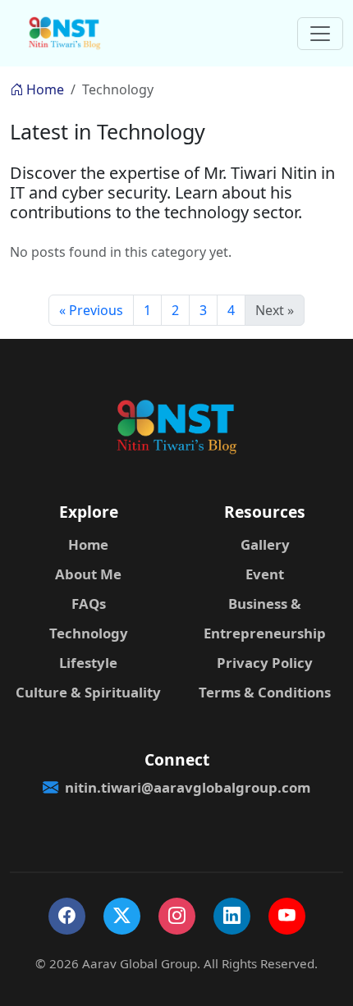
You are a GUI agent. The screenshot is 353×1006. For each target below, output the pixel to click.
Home (43, 89)
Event (264, 574)
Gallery (265, 544)
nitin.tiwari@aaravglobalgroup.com (187, 787)
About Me (88, 574)
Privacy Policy (265, 662)
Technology (88, 633)
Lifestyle (88, 662)
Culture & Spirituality (88, 692)
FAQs (88, 603)
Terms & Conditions (265, 692)
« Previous (91, 310)
